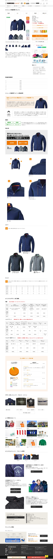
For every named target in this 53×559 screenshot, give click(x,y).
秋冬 (33, 70)
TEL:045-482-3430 (33, 536)
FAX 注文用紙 (43, 540)
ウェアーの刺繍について (14, 489)
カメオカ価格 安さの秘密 (40, 27)
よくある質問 (42, 0)
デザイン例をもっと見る (26, 412)
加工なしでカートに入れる (16, 557)
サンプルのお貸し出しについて (40, 547)
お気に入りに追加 (40, 45)
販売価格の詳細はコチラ (40, 25)
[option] (17, 30)
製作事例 (20, 533)
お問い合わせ (46, 0)
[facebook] (5, 554)
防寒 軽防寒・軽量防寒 (35, 73)
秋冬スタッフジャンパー (42, 70)
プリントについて (44, 50)
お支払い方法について (25, 547)
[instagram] (7, 554)
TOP (5, 7)
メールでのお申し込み (40, 41)
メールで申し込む (15, 517)
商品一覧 (33, 471)
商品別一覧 (8, 7)
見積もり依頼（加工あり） (36, 557)
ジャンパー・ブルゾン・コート (13, 7)
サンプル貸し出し (34, 506)
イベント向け (37, 70)
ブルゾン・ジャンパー (42, 73)
